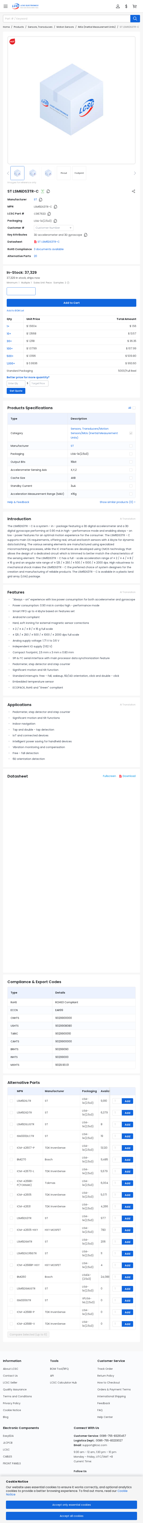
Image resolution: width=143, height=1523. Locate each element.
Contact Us (10, 1376)
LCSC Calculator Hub (63, 1382)
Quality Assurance (15, 1389)
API (52, 1376)
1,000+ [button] (11, 363)
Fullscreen (109, 776)
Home (6, 26)
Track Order (105, 1369)
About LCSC (10, 1369)
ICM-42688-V (26, 1324)
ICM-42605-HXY (27, 1230)
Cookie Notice (12, 1410)
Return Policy (105, 1376)
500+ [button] (10, 356)
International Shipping (111, 1396)
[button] (5, 6)
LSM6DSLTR (24, 1101)
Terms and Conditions (17, 1396)
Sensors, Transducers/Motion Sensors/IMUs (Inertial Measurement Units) (94, 433)
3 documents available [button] (49, 249)
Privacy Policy (11, 1403)
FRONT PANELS (12, 1463)
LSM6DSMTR (24, 1241)
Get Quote (16, 390)
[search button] (135, 18)
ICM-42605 (24, 1195)
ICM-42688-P (26, 1312)
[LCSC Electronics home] (25, 6)
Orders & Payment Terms (114, 1389)
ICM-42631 (24, 1206)
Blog (5, 1417)
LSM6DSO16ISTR (27, 1253)
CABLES (7, 1456)
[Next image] (134, 173)
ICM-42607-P (26, 1148)
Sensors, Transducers (40, 26)
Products (19, 26)
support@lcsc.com (94, 1445)
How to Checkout (108, 1382)
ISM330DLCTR (25, 1136)
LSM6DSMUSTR (26, 1288)
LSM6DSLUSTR (25, 1124)
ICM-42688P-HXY (28, 1265)
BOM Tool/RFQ (59, 1369)
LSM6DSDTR (24, 1112)
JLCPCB (7, 1443)
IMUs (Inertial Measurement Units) (97, 26)
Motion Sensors (65, 26)
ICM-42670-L (25, 1171)
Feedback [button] (103, 1403)
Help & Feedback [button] (18, 502)
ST (35, 199)
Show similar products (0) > (118, 502)
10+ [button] (9, 334)
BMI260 (21, 1277)
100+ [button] (10, 348)
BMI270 (21, 1159)
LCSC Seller (10, 1382)
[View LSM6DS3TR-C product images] (71, 100)
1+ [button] (8, 326)
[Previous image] (8, 173)
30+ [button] (9, 341)
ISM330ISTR (24, 1300)
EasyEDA (8, 1436)
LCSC (6, 1449)
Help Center (105, 1417)
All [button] (129, 408)
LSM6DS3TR (24, 1218)
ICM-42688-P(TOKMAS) (25, 1183)
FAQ (100, 1410)
